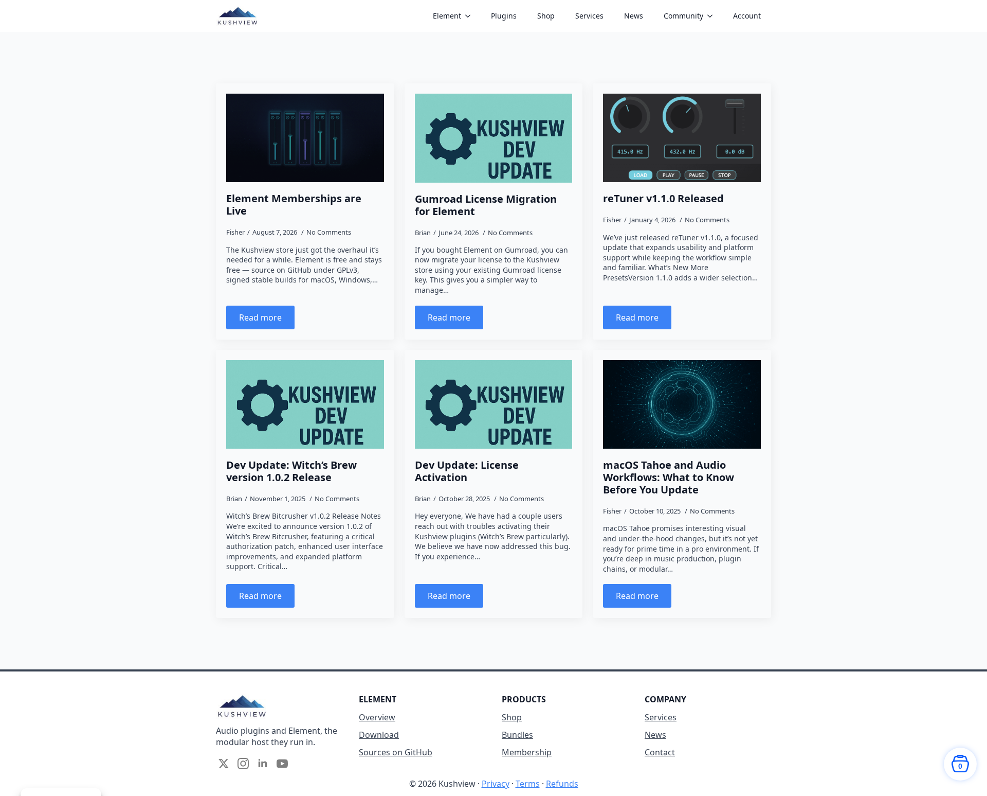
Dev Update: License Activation (467, 471)
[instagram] (243, 763)
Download (379, 734)
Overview (377, 717)
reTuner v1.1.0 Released (663, 198)
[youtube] (282, 763)
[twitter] (223, 763)
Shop (546, 16)
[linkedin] (262, 763)
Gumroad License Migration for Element (486, 205)
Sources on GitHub (395, 752)
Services (589, 16)
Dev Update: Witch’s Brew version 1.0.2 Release (291, 471)
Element (447, 16)
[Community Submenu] (713, 16)
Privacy (495, 783)
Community (683, 16)
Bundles (517, 734)
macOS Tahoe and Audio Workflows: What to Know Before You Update (668, 477)
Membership (527, 752)
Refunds (562, 783)
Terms (528, 783)
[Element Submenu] (471, 16)
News (633, 16)
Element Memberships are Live (293, 204)
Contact (660, 752)
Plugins (504, 16)
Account (747, 16)
